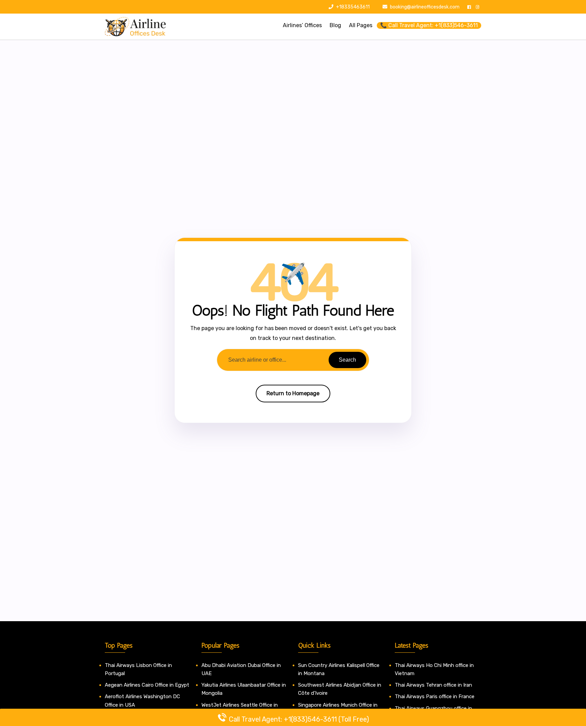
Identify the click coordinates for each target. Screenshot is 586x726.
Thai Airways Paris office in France (434, 696)
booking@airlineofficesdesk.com (425, 7)
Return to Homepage (293, 393)
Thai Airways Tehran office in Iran (433, 685)
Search (347, 360)
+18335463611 (352, 7)
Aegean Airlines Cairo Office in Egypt (147, 685)
